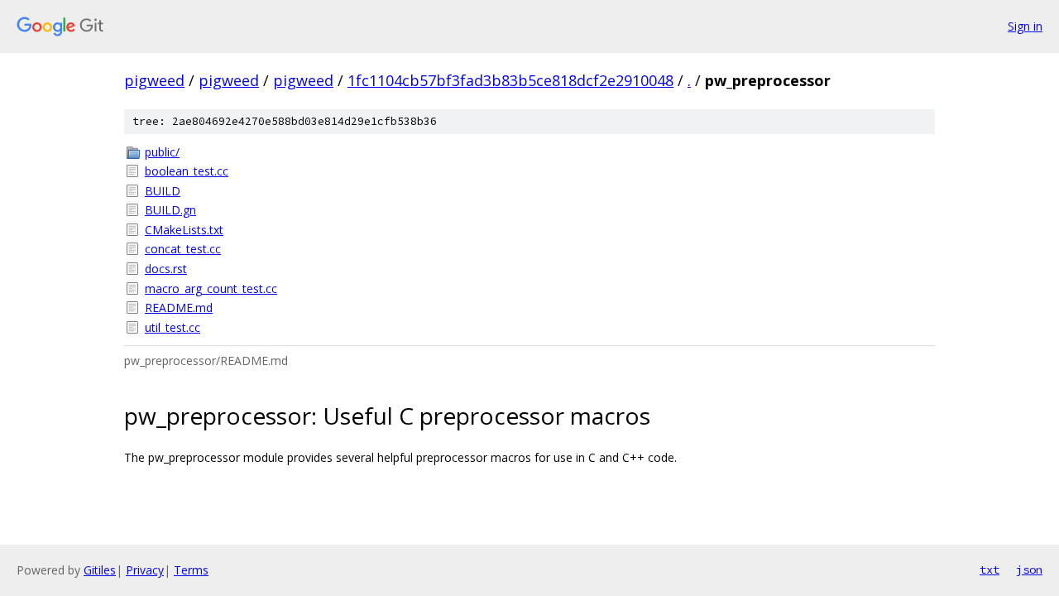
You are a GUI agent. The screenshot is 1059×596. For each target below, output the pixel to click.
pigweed (154, 80)
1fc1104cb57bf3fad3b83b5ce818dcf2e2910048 (510, 80)
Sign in (1025, 26)
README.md (179, 307)
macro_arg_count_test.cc (211, 288)
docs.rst (166, 268)
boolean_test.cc (186, 171)
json (1029, 569)
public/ (162, 152)
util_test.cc (172, 327)
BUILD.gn (170, 210)
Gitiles (100, 570)
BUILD (162, 191)
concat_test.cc (183, 249)
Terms (191, 570)
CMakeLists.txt (184, 230)
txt (989, 569)
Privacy (145, 570)
